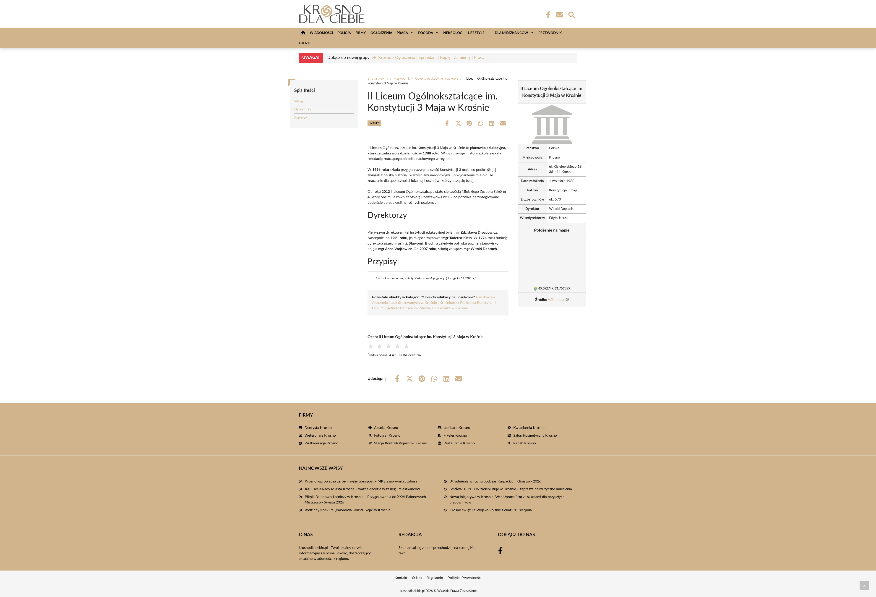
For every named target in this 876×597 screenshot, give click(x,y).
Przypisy (300, 117)
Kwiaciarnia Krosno (529, 428)
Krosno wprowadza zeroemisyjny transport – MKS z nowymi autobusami (363, 481)
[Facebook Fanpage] (547, 15)
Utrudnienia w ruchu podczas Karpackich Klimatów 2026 (495, 481)
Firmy (360, 33)
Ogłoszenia (381, 33)
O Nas (417, 578)
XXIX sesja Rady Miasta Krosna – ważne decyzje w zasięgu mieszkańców (362, 489)
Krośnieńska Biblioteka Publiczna (466, 303)
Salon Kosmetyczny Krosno (535, 435)
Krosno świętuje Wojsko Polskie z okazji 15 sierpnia (490, 510)
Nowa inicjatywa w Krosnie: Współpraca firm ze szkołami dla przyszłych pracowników (507, 499)
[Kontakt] (559, 15)
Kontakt (401, 578)
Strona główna (378, 78)
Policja (344, 33)
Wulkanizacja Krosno (321, 443)
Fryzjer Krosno (455, 435)
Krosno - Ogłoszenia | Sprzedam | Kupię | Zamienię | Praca (431, 58)
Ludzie (305, 43)
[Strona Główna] (303, 33)
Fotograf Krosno (387, 435)
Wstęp (299, 101)
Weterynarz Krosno (320, 435)
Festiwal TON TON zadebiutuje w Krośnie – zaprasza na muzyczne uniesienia (510, 489)
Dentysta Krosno (318, 428)
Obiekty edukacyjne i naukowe (436, 78)
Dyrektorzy (302, 109)
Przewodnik (550, 33)
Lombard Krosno (457, 428)
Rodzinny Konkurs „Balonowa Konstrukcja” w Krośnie (347, 510)
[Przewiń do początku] (864, 585)
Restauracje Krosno (459, 443)
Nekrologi (453, 33)
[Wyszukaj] (571, 14)
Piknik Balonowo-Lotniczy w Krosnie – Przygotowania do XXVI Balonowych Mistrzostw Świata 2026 (365, 499)
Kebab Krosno (524, 443)
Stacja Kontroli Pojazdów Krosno (400, 443)
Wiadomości (321, 33)
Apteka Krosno (386, 428)
